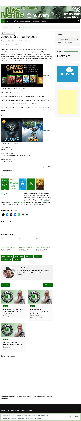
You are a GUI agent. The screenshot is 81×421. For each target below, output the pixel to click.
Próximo (47, 284)
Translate (69, 42)
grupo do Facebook (20, 202)
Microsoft (29, 256)
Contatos (43, 21)
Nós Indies (36, 21)
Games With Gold (7, 256)
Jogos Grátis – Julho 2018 (43, 247)
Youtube (46, 200)
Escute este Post (8, 33)
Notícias (15, 21)
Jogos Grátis (19, 256)
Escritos (8, 21)
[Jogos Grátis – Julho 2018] (44, 242)
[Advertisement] (67, 102)
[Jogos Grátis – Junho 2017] (27, 242)
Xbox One (17, 259)
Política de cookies (37, 418)
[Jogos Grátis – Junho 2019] (9, 242)
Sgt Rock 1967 (6, 41)
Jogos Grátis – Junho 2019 (8, 247)
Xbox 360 (38, 256)
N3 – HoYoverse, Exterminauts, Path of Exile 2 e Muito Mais (40, 311)
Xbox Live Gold (7, 259)
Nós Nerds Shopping (25, 21)
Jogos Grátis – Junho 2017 (25, 247)
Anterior (7, 284)
